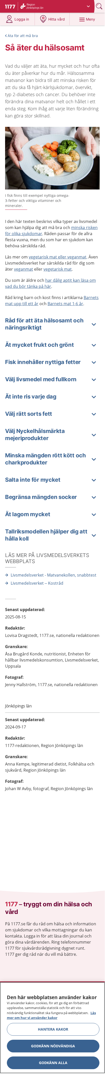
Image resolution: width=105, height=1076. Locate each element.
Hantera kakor (53, 1029)
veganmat (23, 269)
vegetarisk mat (57, 269)
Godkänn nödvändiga (53, 1046)
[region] (52, 1027)
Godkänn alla (53, 1062)
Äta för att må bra (23, 35)
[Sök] (100, 6)
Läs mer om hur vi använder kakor (51, 1015)
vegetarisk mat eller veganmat (57, 257)
